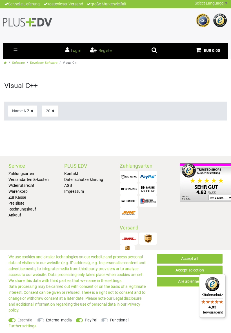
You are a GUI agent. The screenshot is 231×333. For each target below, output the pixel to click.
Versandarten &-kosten (28, 179)
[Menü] (222, 277)
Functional (119, 320)
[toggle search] (154, 50)
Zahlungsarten (21, 173)
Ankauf (14, 215)
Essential (25, 320)
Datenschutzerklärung (83, 179)
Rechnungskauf (22, 209)
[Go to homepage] (5, 63)
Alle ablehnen (189, 281)
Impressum (74, 191)
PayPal (91, 320)
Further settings (22, 326)
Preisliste (16, 203)
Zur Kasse (17, 197)
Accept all (189, 258)
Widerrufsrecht (21, 185)
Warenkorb (18, 191)
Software (18, 63)
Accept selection (190, 270)
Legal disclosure (127, 298)
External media (59, 320)
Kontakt (71, 173)
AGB (68, 185)
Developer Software (43, 63)
